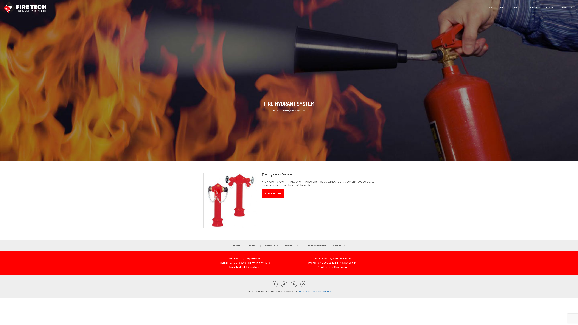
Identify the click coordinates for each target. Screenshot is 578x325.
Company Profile (315, 245)
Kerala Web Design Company (315, 291)
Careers (550, 7)
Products (519, 7)
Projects (535, 7)
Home (491, 7)
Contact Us (566, 7)
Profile (504, 7)
